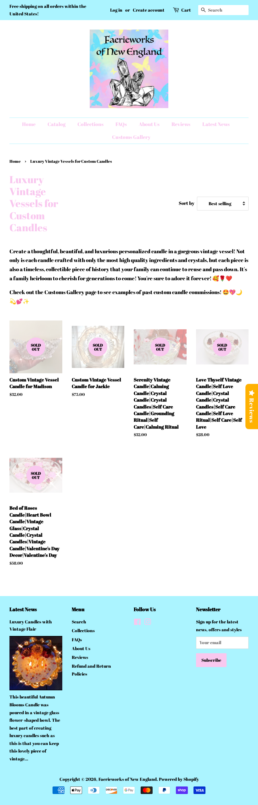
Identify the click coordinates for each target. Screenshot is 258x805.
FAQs (121, 124)
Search (79, 622)
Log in (116, 10)
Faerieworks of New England (127, 779)
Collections (90, 124)
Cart (186, 10)
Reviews (180, 124)
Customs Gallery (131, 137)
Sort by (186, 203)
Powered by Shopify (179, 779)
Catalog (56, 124)
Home (29, 124)
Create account (149, 10)
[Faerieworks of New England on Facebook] (137, 623)
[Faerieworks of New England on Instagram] (147, 623)
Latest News (216, 124)
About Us (149, 124)
